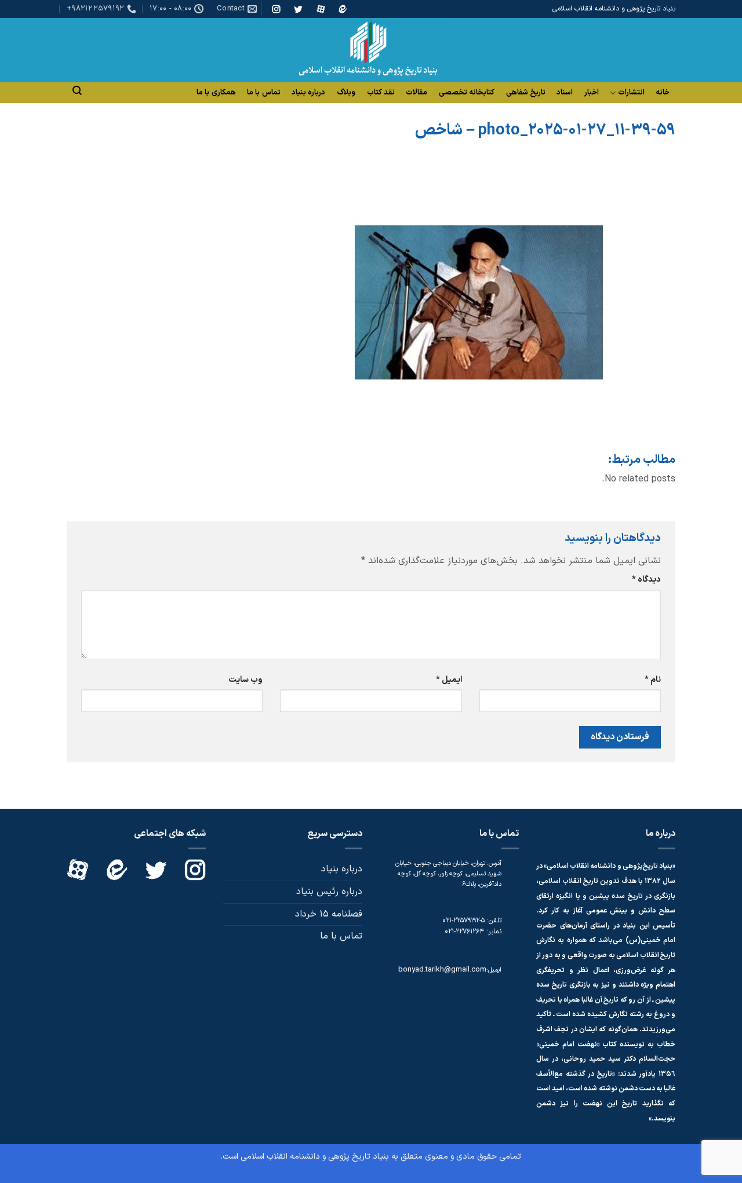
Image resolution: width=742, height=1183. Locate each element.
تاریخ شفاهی (525, 92)
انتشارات (631, 92)
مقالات (416, 92)
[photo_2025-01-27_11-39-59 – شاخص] (480, 302)
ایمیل (448, 680)
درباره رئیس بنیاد (329, 892)
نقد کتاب (381, 92)
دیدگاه (646, 580)
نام (653, 680)
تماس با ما (264, 92)
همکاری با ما (216, 92)
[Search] (77, 90)
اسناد (564, 92)
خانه (663, 92)
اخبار (591, 92)
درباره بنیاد (308, 92)
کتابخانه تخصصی (466, 92)
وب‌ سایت (245, 680)
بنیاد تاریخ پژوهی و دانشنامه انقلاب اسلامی (315, 1157)
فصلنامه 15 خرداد (328, 914)
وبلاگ (346, 92)
